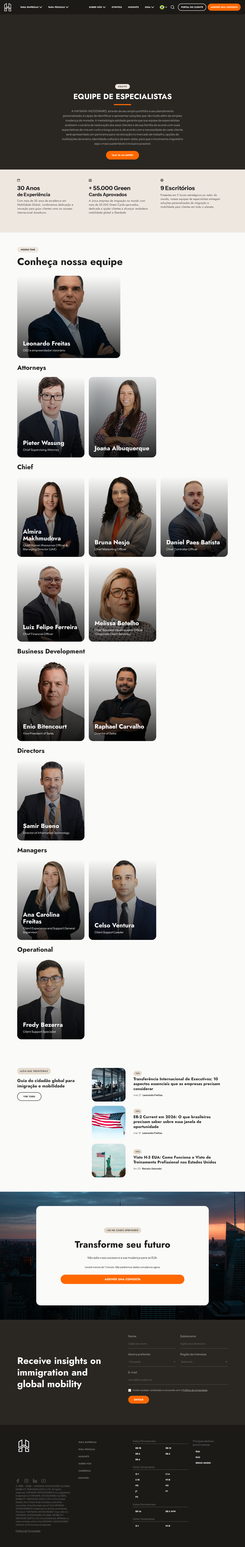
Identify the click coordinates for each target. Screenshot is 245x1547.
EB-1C (168, 1448)
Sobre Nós (84, 1463)
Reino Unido (203, 1463)
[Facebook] (18, 1481)
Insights (133, 7)
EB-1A (138, 1511)
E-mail (132, 1372)
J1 (136, 1491)
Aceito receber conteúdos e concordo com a (170, 1390)
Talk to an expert (122, 155)
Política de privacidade (195, 1390)
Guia (147, 7)
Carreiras (84, 1470)
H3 (167, 1485)
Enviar (138, 1399)
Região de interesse (193, 1354)
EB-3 (168, 1453)
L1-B (137, 1479)
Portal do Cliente (192, 7)
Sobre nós (95, 7)
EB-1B (138, 1448)
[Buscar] (172, 7)
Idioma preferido (139, 1354)
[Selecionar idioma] (163, 7)
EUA (198, 1451)
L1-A (168, 1474)
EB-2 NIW (171, 1511)
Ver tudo (29, 1096)
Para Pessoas (56, 7)
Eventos (117, 7)
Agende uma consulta (224, 7)
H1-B (168, 1479)
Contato (83, 1478)
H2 (136, 1485)
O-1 (137, 1474)
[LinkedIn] (35, 1481)
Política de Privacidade (28, 1531)
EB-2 (137, 1453)
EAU (198, 1457)
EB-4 (137, 1459)
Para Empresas (29, 7)
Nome (132, 1336)
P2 (136, 1497)
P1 (167, 1491)
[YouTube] (43, 1481)
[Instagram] (26, 1481)
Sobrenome (188, 1336)
